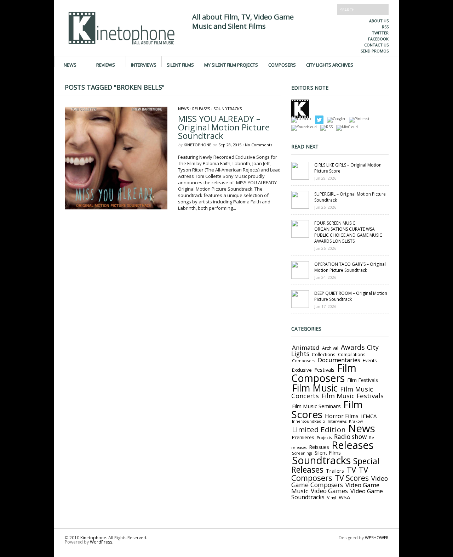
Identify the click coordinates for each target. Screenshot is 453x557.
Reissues (319, 447)
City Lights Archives (329, 64)
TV (351, 469)
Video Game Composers (339, 481)
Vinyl (331, 497)
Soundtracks (227, 108)
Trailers (335, 470)
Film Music (315, 388)
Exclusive (302, 370)
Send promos (375, 51)
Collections (324, 354)
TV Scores (352, 478)
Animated (306, 347)
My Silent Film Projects (231, 64)
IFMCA (369, 416)
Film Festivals (362, 380)
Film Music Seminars (316, 406)
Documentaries (339, 360)
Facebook (378, 38)
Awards (353, 347)
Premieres (303, 437)
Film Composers (323, 373)
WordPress (101, 542)
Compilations (351, 354)
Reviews (105, 64)
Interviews (143, 64)
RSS (385, 26)
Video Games (329, 491)
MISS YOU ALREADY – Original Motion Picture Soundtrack (224, 127)
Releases (201, 108)
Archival (330, 348)
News (70, 64)
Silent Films (180, 64)
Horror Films (342, 416)
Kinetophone (197, 144)
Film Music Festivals (352, 395)
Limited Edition (319, 429)
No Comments (258, 144)
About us (379, 20)
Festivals (324, 369)
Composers (282, 64)
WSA (344, 497)
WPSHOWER (377, 538)
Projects (324, 437)
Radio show (350, 437)
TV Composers (329, 473)
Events (370, 360)
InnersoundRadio (308, 421)
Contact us (376, 44)
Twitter (380, 32)
